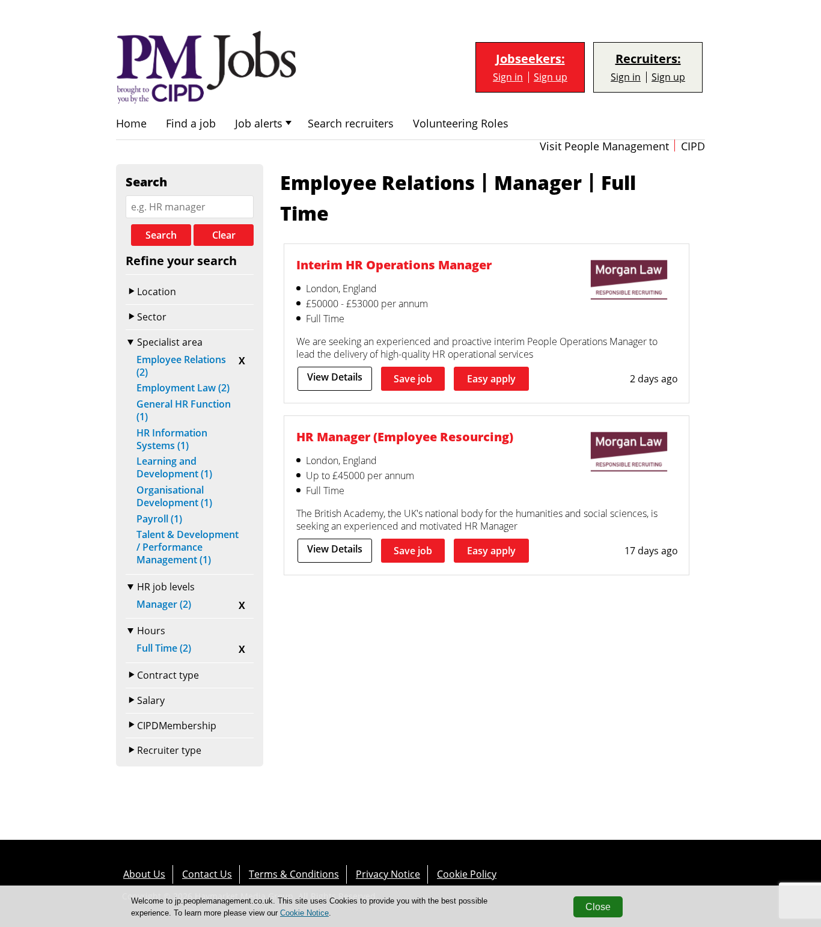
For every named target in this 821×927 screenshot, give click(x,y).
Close (598, 907)
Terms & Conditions (294, 874)
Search (161, 235)
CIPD (693, 146)
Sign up (550, 77)
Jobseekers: (530, 59)
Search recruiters (351, 123)
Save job (413, 378)
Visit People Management (604, 146)
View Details (334, 377)
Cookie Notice (304, 912)
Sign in (508, 77)
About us (144, 874)
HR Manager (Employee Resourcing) (404, 437)
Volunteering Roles (460, 123)
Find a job (191, 123)
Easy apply (491, 378)
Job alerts (258, 123)
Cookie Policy (466, 874)
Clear (224, 235)
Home (131, 123)
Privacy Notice (388, 874)
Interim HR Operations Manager (394, 265)
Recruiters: (648, 59)
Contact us (207, 874)
